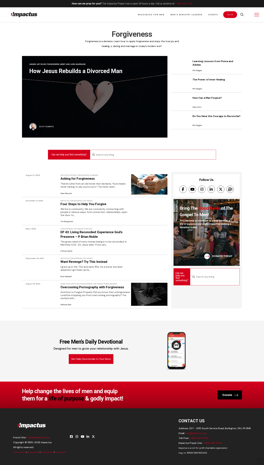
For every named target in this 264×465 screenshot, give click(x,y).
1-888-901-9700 (199, 438)
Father (73, 175)
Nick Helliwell (66, 276)
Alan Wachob (66, 193)
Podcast (88, 229)
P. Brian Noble (66, 251)
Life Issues (87, 201)
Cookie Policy (47, 452)
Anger (32, 64)
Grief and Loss (67, 64)
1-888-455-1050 (183, 3)
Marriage (81, 64)
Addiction (65, 284)
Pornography (110, 284)
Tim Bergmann (67, 221)
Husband (94, 175)
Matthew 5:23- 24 (71, 244)
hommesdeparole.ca (38, 437)
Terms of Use (33, 452)
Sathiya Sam (66, 304)
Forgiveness (52, 64)
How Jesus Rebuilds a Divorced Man (75, 71)
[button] (242, 14)
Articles (41, 64)
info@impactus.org (195, 433)
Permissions (60, 452)
